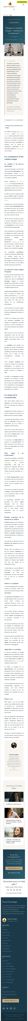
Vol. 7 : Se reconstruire (8, 979)
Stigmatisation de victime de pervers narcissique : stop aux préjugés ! (14, 821)
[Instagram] (14, 1008)
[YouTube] (3, 1008)
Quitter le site (22, 1)
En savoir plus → (14, 770)
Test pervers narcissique (8, 991)
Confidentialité (20, 1018)
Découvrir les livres (14, 873)
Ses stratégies (6, 935)
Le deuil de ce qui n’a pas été (13, 804)
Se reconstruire (6, 946)
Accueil (8, 19)
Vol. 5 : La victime (6, 974)
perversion (9, 763)
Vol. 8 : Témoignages (7, 982)
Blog (12, 19)
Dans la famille (6, 940)
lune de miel (19, 295)
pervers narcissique (11, 69)
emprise (21, 223)
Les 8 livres (5, 960)
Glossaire (4, 929)
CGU (14, 1018)
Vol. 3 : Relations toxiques (9, 969)
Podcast (4, 997)
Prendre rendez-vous (14, 868)
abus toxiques (17, 661)
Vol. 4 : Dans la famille (8, 971)
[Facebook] (7, 1008)
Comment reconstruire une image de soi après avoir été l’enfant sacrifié (13, 841)
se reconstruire (19, 148)
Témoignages (5, 948)
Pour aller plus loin (7, 951)
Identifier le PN (6, 932)
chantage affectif (16, 241)
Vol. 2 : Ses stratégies (8, 966)
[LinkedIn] (10, 1008)
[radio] (8, 890)
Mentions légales (8, 1018)
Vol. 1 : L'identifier (6, 963)
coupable (6, 358)
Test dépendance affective (9, 994)
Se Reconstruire (17, 19)
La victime (5, 938)
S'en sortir (5, 943)
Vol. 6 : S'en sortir (6, 977)
